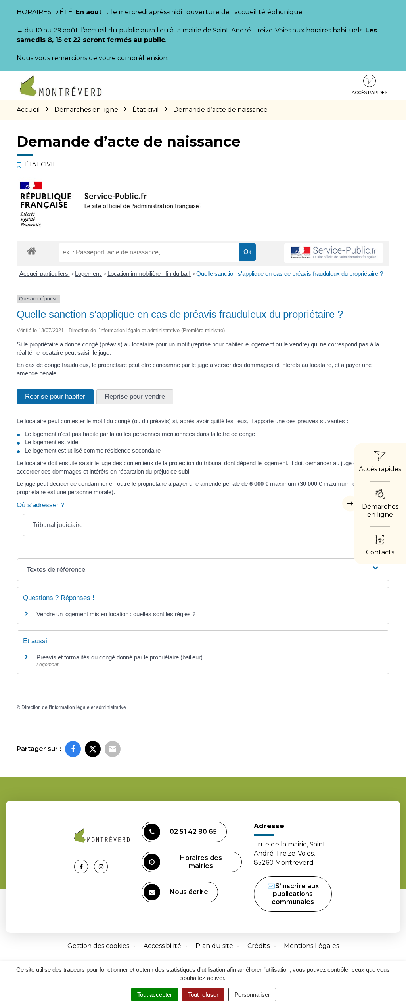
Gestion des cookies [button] (98, 946)
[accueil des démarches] (31, 250)
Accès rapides (369, 92)
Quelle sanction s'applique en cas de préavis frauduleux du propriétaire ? (289, 273)
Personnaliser (252, 994)
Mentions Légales (311, 946)
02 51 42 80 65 (193, 831)
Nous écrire (189, 892)
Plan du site (214, 946)
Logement (88, 273)
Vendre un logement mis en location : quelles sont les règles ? (115, 614)
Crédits (258, 946)
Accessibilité (162, 946)
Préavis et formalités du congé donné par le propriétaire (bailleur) (119, 657)
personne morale (89, 492)
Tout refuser (203, 994)
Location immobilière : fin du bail (149, 273)
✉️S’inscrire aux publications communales (293, 894)
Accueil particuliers (44, 273)
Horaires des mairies (201, 861)
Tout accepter (154, 994)
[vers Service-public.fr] (333, 253)
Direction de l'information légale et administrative (73, 707)
